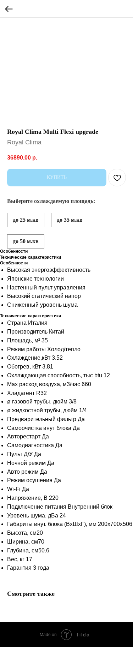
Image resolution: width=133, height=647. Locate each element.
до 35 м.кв (70, 220)
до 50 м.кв (26, 241)
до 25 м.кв (26, 220)
